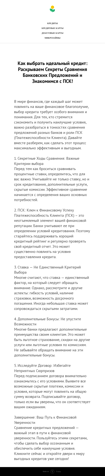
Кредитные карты (53, 28)
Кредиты (52, 23)
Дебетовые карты (52, 33)
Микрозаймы (52, 38)
